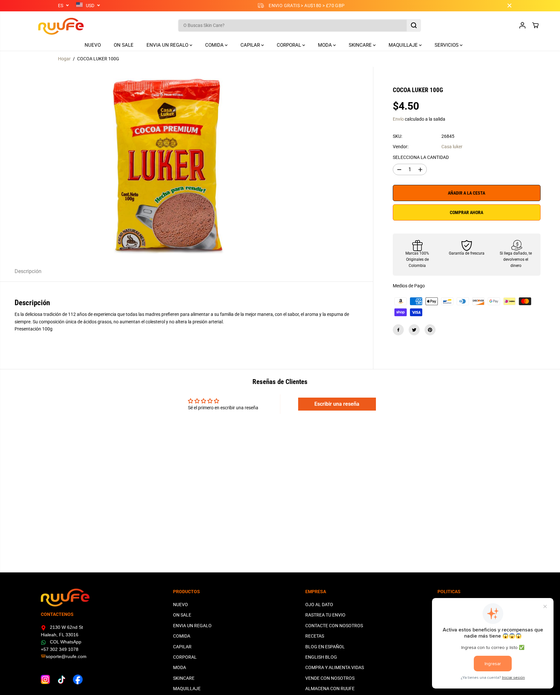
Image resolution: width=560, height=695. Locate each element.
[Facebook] (398, 329)
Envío (398, 119)
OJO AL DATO (319, 604)
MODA (325, 45)
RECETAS (314, 636)
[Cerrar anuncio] (509, 5)
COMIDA (215, 45)
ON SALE (124, 45)
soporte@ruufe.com (66, 656)
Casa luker (451, 147)
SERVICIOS (447, 45)
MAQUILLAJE (404, 45)
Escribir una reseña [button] (336, 404)
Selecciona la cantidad (421, 157)
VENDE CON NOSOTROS (330, 678)
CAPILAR (250, 45)
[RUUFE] (51, 25)
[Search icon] (414, 25)
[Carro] (535, 25)
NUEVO (93, 45)
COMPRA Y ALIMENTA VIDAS (334, 667)
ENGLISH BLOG (321, 657)
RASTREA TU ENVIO (325, 614)
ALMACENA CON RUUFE (330, 688)
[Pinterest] (430, 329)
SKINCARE (361, 45)
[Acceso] (522, 25)
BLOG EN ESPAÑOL (325, 646)
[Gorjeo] (414, 329)
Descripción (28, 271)
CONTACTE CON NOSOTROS (334, 625)
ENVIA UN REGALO (168, 45)
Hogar (64, 58)
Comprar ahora (466, 212)
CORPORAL (289, 45)
